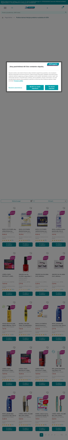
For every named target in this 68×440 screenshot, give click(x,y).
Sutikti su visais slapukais (35, 87)
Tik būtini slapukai (51, 87)
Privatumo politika (18, 81)
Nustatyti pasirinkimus (15, 87)
